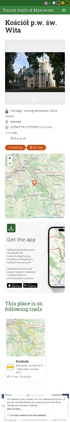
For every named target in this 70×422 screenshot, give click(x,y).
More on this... (14, 408)
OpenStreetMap (47, 217)
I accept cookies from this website (28, 415)
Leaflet (34, 217)
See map (37, 147)
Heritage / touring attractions (29, 111)
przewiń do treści (32, 3)
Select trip (16, 147)
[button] (9, 72)
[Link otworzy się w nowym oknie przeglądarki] (14, 285)
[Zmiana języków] (47, 3)
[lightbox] (35, 72)
